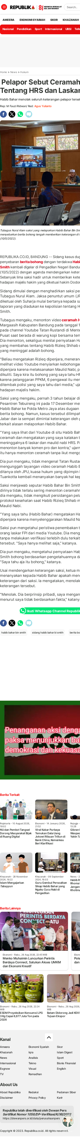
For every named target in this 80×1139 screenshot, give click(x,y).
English (61, 1068)
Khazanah (6, 1052)
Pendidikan (24, 29)
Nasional (8, 29)
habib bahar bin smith (13, 632)
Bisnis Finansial (66, 1063)
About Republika (10, 1092)
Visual (32, 1068)
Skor (60, 1046)
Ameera (5, 1046)
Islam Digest (64, 1052)
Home (3, 72)
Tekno (32, 1063)
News (13, 72)
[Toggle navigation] (4, 7)
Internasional (53, 29)
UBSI (68, 29)
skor (53, 19)
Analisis (33, 1057)
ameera (8, 19)
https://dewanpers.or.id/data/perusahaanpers (31, 1118)
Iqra (31, 1052)
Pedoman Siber (66, 1092)
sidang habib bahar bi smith (47, 632)
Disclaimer (6, 1097)
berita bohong (31, 262)
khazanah (71, 19)
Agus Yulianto (42, 106)
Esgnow (5, 1068)
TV (2, 1074)
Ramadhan (35, 1074)
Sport (38, 29)
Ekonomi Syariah (32, 19)
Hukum (24, 72)
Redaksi (34, 1092)
